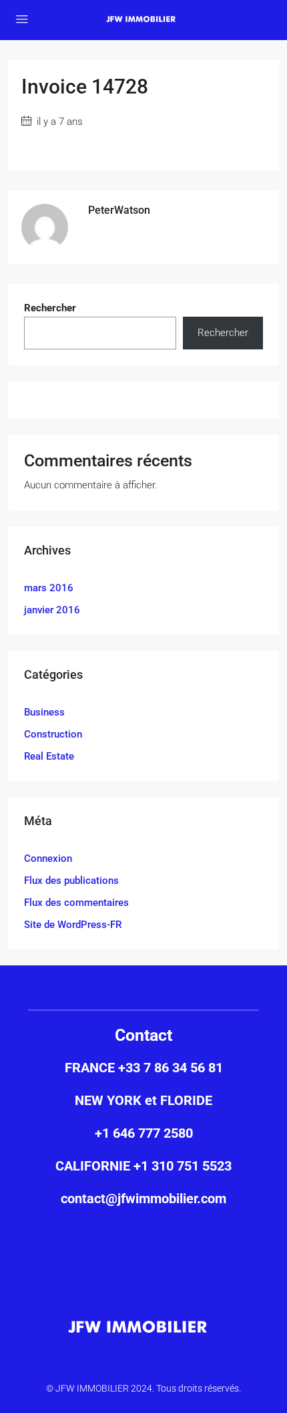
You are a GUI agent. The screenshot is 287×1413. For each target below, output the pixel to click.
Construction (53, 734)
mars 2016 (48, 588)
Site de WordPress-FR (72, 925)
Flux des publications (71, 881)
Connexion (48, 858)
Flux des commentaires (76, 903)
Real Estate (49, 756)
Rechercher (50, 308)
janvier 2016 (52, 610)
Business (44, 712)
